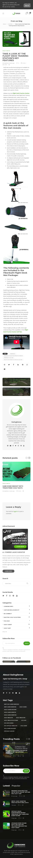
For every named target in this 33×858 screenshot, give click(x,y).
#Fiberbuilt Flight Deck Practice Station (13, 355)
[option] (16, 476)
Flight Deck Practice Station (21, 93)
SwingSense (5, 63)
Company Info (17, 606)
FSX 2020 (17, 621)
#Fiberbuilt (12, 353)
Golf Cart (17, 628)
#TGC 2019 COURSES (8, 723)
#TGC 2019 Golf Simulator (10, 725)
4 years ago (11, 491)
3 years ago (11, 63)
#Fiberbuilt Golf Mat (8, 357)
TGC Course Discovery (18, 379)
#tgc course (24, 725)
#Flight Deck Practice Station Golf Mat (13, 359)
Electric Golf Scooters (17, 617)
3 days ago (14, 830)
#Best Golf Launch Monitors (11, 704)
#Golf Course (23, 706)
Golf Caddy (17, 624)
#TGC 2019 (23, 720)
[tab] (6, 785)
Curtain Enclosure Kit (17, 610)
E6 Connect (17, 613)
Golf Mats (10, 24)
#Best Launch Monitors (10, 706)
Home (4, 24)
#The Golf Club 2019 (9, 731)
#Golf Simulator (8, 717)
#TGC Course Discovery (10, 728)
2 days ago (14, 818)
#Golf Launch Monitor (10, 712)
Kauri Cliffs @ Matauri (18, 394)
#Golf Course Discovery (10, 709)
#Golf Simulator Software (11, 720)
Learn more (27, 3)
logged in (15, 511)
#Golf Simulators (20, 717)
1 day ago (13, 805)
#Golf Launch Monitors (10, 715)
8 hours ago (8, 756)
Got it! (27, 5)
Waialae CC (12, 384)
